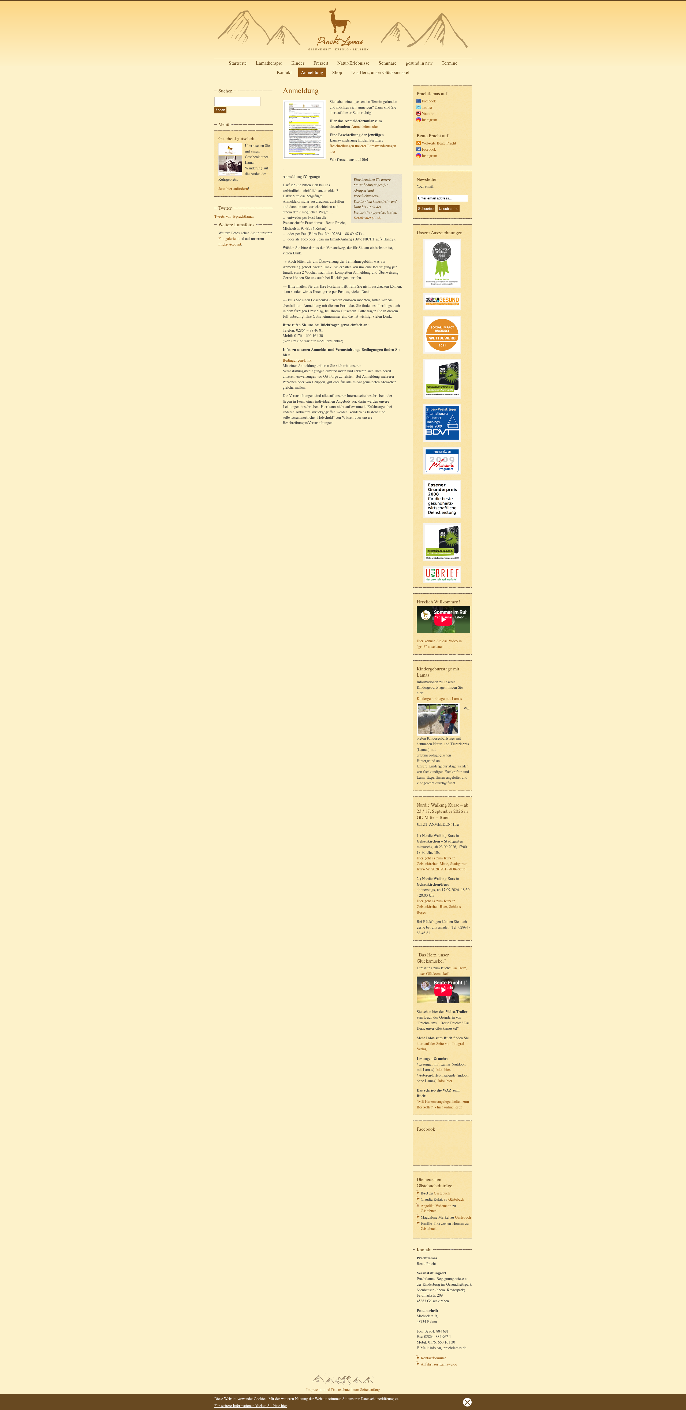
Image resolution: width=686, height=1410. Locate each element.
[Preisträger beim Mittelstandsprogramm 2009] (442, 475)
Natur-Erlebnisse (353, 63)
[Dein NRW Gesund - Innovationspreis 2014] (442, 311)
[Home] (343, 52)
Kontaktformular (433, 1357)
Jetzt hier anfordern (233, 188)
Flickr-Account (229, 244)
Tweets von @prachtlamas (234, 216)
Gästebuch (442, 1193)
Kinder (297, 63)
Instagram (429, 119)
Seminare (388, 63)
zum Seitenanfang (366, 1389)
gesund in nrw (419, 63)
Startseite (238, 63)
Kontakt (284, 72)
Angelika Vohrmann (436, 1205)
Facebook (429, 100)
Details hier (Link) (367, 217)
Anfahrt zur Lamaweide (439, 1364)
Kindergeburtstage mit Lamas (439, 698)
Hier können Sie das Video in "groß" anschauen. (439, 643)
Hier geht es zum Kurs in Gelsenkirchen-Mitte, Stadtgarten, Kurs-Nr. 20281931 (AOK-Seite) (442, 863)
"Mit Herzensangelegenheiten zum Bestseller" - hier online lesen (443, 1104)
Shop (337, 72)
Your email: (425, 186)
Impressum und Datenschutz (328, 1389)
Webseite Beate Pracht (439, 143)
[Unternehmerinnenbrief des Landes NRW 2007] (442, 584)
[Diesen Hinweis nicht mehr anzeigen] (467, 1405)
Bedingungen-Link (297, 360)
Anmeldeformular (364, 126)
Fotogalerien (227, 238)
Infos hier (442, 1069)
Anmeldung (312, 72)
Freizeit (321, 63)
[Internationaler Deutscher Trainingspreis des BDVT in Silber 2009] (442, 442)
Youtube (428, 113)
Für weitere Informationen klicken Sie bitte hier (250, 1405)
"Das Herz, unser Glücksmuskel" (442, 970)
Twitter (427, 107)
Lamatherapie (269, 63)
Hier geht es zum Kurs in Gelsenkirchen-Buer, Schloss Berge (439, 906)
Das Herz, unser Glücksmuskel (380, 72)
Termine (449, 63)
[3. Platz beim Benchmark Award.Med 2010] (442, 399)
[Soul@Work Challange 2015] (442, 288)
